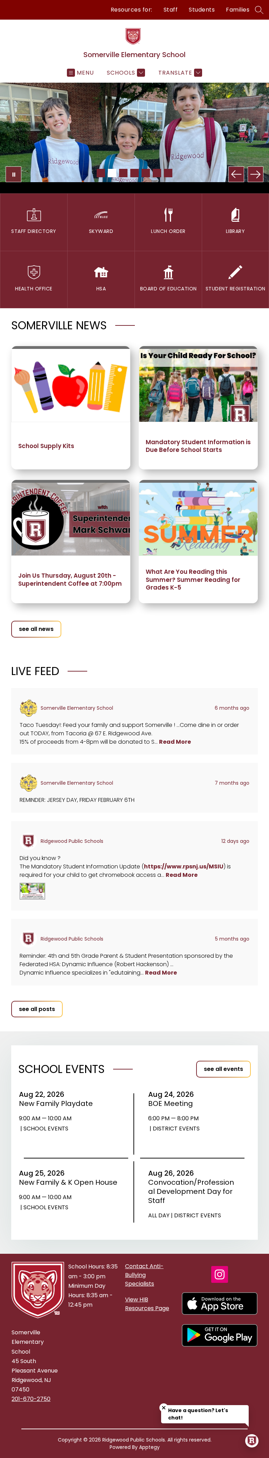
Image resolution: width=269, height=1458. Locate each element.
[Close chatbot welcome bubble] (163, 1407)
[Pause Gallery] (13, 174)
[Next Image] (255, 174)
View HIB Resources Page (147, 1303)
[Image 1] (101, 173)
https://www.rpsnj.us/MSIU (183, 866)
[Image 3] (123, 173)
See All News (36, 629)
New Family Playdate (58, 1103)
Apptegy (149, 1447)
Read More (175, 742)
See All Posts (37, 1009)
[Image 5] (146, 173)
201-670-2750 (31, 1399)
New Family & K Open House (69, 1182)
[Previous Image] (236, 174)
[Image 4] (134, 173)
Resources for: (131, 10)
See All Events (223, 1069)
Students (202, 10)
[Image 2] (112, 173)
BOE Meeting (173, 1103)
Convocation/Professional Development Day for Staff (191, 1191)
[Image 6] (157, 173)
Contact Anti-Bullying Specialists (144, 1275)
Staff (171, 10)
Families (237, 10)
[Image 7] (168, 173)
